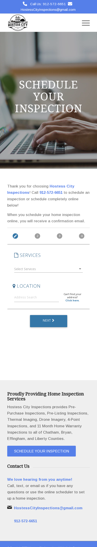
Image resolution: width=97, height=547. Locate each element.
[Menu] (83, 23)
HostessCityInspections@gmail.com (48, 9)
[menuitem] (83, 23)
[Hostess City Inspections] (40, 23)
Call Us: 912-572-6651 (48, 4)
